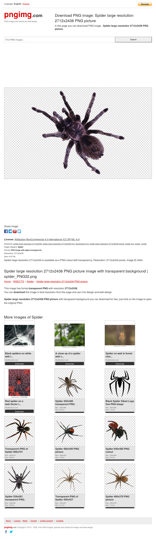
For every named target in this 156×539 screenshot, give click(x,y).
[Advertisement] (78, 66)
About (8, 520)
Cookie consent (46, 520)
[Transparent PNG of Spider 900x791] (19, 431)
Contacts (59, 520)
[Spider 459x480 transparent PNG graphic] (69, 383)
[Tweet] (19, 231)
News (25, 520)
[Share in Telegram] (10, 231)
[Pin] (15, 231)
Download (19, 363)
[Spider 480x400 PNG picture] (69, 431)
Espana (26, 3)
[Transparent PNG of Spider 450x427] (69, 479)
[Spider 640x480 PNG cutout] (120, 431)
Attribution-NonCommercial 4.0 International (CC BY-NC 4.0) (47, 239)
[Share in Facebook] (6, 231)
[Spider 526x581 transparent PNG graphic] (19, 478)
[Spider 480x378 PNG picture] (120, 479)
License (17, 520)
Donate (34, 520)
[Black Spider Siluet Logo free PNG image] (120, 383)
